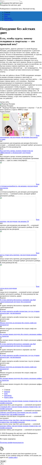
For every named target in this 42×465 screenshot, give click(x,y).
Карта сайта (8, 20)
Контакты (8, 18)
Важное (7, 14)
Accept (3, 461)
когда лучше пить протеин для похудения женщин (18, 255)
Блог (6, 16)
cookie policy (13, 457)
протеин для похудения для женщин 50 (14, 221)
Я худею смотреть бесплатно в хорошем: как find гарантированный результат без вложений (18, 301)
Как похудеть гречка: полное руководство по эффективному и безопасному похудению (16, 152)
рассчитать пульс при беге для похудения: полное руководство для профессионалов (18, 421)
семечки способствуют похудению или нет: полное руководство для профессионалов (19, 413)
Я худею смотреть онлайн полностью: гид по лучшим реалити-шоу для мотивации (19, 312)
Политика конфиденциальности (12, 442)
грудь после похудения (8, 288)
